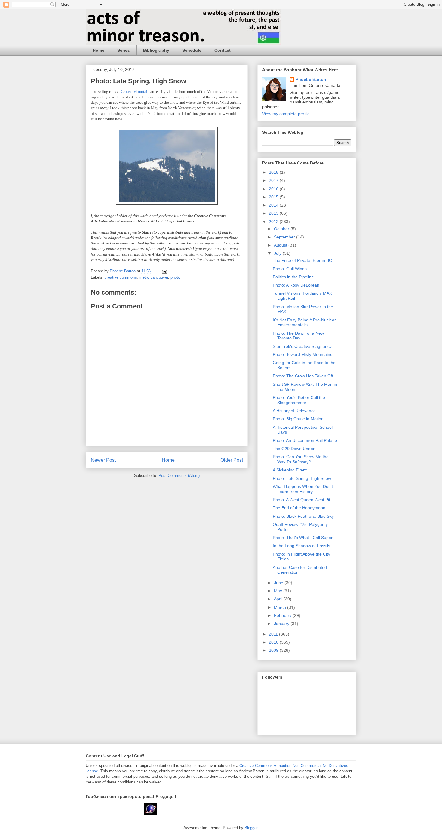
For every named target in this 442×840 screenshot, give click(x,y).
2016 (274, 188)
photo (175, 277)
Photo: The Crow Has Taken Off (303, 375)
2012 (274, 221)
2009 (274, 650)
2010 (274, 642)
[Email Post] (164, 271)
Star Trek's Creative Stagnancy (302, 346)
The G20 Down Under (294, 448)
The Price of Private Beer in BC (302, 260)
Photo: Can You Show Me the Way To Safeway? (301, 459)
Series (123, 50)
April (279, 598)
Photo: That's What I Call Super (303, 537)
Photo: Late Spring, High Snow (302, 478)
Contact (222, 50)
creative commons (121, 277)
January (282, 623)
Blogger (250, 828)
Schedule (191, 50)
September (285, 237)
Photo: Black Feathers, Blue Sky (303, 516)
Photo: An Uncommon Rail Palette (305, 440)
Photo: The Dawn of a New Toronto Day (298, 336)
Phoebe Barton (311, 79)
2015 (274, 197)
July (278, 253)
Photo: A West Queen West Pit (301, 499)
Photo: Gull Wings (290, 268)
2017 (274, 180)
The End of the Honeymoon (299, 507)
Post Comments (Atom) (179, 475)
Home (98, 50)
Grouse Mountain (135, 91)
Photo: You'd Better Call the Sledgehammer (299, 400)
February (283, 615)
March (280, 607)
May (278, 590)
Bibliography (156, 50)
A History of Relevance (294, 410)
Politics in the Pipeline (293, 276)
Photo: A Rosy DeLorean (296, 285)
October (282, 228)
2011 (274, 634)
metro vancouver (153, 277)
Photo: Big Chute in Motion (298, 418)
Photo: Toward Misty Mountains (302, 354)
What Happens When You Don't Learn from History (303, 489)
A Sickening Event (290, 470)
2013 (274, 213)
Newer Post (103, 460)
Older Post (231, 460)
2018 (274, 172)
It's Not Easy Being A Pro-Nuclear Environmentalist (304, 322)
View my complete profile (286, 113)
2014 (274, 205)
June (279, 582)
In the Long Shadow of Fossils (301, 545)
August (281, 245)
